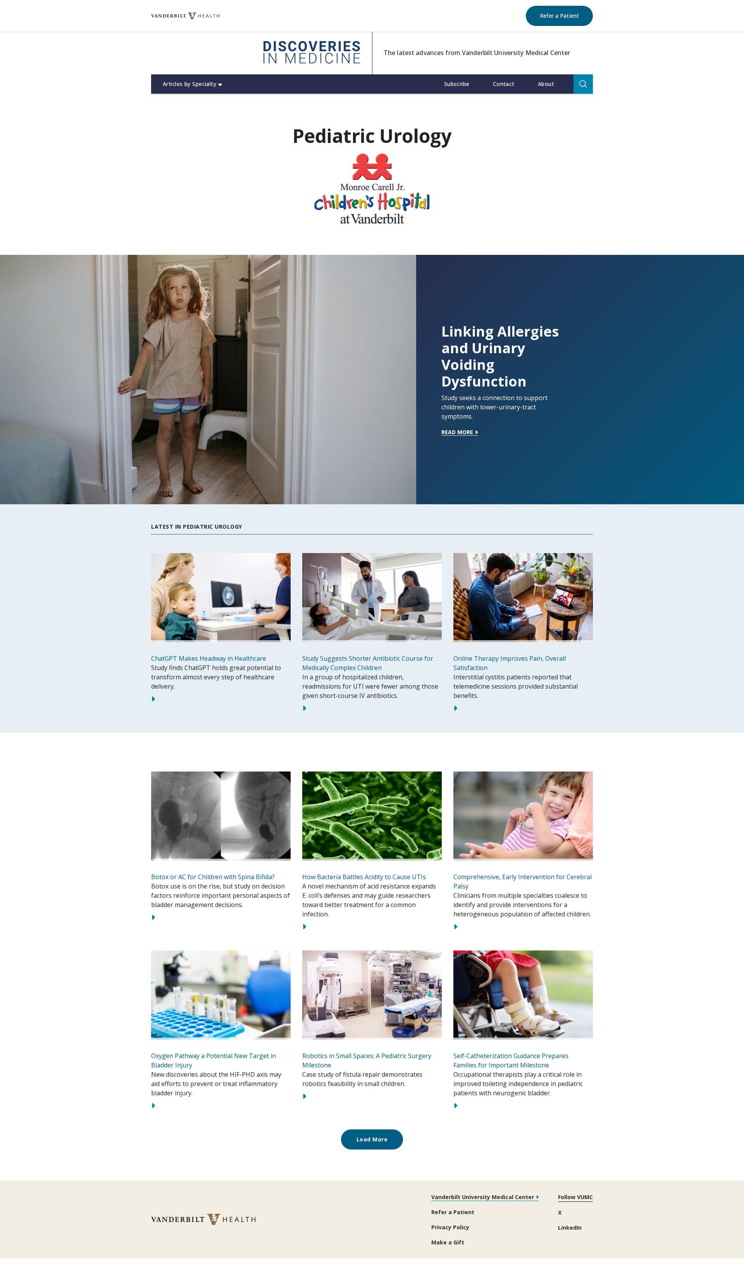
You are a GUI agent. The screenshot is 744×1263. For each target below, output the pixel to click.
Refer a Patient (566, 15)
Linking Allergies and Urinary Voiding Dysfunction (500, 356)
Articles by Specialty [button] (189, 84)
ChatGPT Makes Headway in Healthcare (208, 658)
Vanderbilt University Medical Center (482, 1197)
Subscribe (457, 84)
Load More (372, 1139)
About (546, 84)
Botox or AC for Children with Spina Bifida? (213, 877)
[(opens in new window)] (185, 16)
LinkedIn (570, 1227)
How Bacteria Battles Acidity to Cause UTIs (364, 877)
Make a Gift (447, 1242)
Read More (457, 432)
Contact (504, 84)
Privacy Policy (450, 1227)
